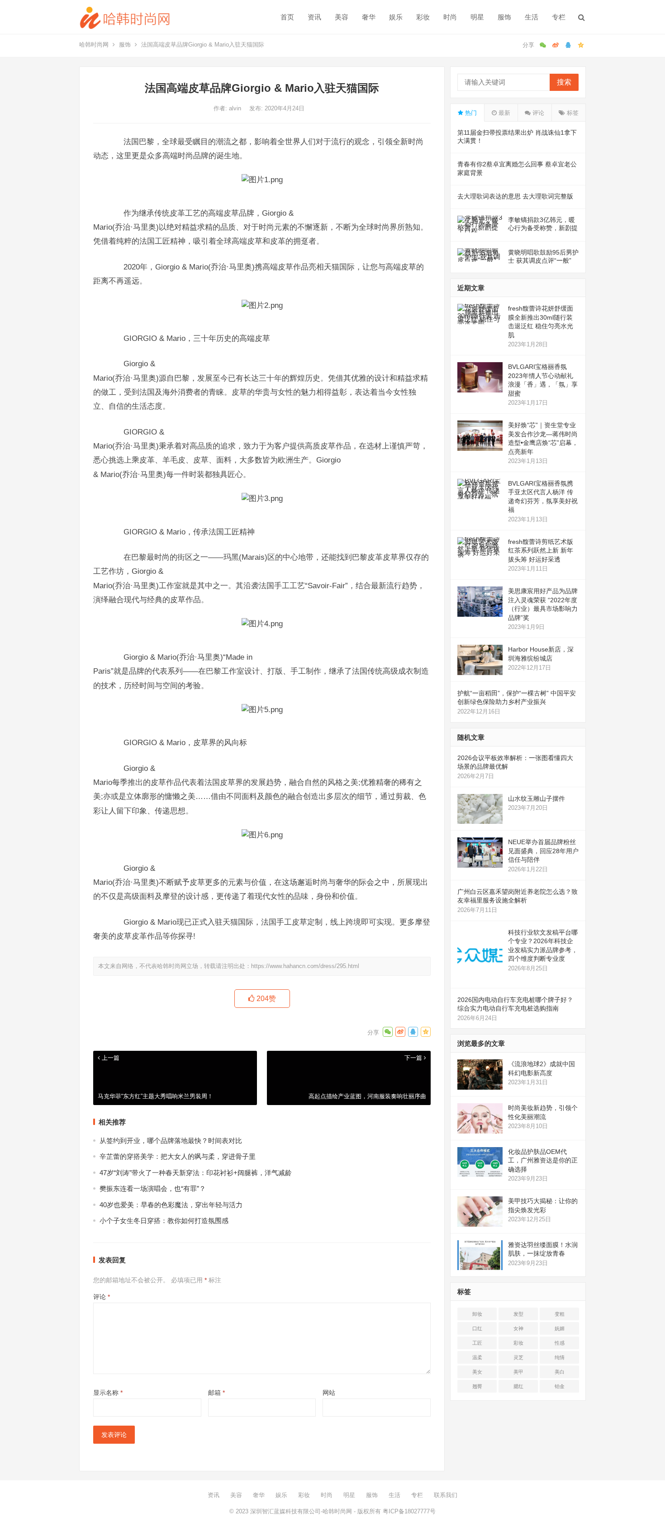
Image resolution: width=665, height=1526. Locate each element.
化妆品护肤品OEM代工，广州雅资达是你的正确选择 (543, 1160)
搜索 (564, 82)
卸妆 (477, 1314)
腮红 (518, 1386)
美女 (477, 1372)
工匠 (477, 1343)
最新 (503, 112)
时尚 (450, 17)
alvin (236, 108)
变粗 (560, 1314)
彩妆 (423, 17)
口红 (477, 1328)
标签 (572, 112)
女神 (518, 1328)
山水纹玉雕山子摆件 (536, 798)
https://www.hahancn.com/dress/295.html (305, 966)
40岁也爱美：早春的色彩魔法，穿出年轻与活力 (171, 1205)
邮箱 (216, 1392)
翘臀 (477, 1386)
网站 (329, 1392)
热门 (470, 112)
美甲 (518, 1372)
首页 (287, 17)
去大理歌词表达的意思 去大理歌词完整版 (515, 196)
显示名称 (108, 1392)
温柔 (477, 1357)
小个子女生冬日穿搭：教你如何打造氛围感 (164, 1220)
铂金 (560, 1386)
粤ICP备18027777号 (409, 1511)
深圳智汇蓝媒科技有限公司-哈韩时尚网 (301, 1511)
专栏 (558, 17)
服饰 (504, 17)
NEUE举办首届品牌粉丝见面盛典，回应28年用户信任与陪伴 (543, 850)
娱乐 (396, 17)
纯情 (560, 1357)
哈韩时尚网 (94, 44)
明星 (477, 17)
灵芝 (518, 1357)
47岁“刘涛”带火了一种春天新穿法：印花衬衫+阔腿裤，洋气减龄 (196, 1172)
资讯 (314, 17)
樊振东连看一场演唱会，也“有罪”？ (153, 1188)
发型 (518, 1314)
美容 (341, 17)
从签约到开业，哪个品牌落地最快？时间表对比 (171, 1140)
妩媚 (560, 1328)
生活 (531, 17)
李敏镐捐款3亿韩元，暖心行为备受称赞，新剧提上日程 (543, 228)
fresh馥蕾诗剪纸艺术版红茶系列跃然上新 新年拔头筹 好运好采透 (540, 550)
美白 (560, 1372)
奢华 (368, 17)
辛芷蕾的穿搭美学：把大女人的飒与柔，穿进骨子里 (178, 1156)
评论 (101, 1296)
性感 (560, 1343)
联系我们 (445, 1495)
